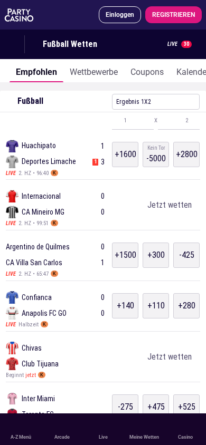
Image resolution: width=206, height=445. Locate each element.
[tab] (36, 70)
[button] (103, 120)
